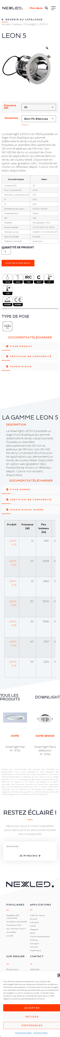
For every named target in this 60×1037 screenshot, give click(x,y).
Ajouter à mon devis (18, 263)
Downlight (30, 24)
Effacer (25, 125)
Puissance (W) (10, 106)
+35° (8, 293)
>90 (28, 282)
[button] (46, 8)
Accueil (6, 24)
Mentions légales (40, 1033)
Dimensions (11, 118)
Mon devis (36, 8)
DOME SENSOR (45, 735)
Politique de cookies (23, 1033)
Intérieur (17, 24)
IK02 (18, 282)
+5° (49, 282)
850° (39, 282)
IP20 (8, 282)
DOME (15, 735)
